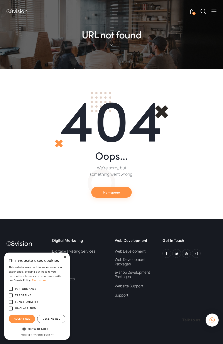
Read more (39, 280)
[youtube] (186, 253)
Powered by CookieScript (36, 335)
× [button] (64, 257)
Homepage (111, 192)
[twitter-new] (176, 253)
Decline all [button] (51, 318)
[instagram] (196, 253)
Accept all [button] (22, 318)
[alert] (37, 296)
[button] (213, 11)
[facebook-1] (166, 253)
